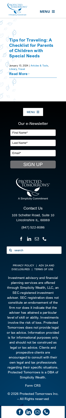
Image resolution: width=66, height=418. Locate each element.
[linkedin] (28, 412)
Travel (21, 69)
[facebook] (19, 412)
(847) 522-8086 (33, 227)
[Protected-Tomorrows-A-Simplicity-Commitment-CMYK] (17, 4)
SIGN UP (33, 164)
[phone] (46, 412)
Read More (18, 74)
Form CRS (33, 385)
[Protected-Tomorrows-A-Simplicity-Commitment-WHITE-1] (33, 179)
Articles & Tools (39, 65)
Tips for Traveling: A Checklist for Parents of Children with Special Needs (31, 47)
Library (13, 69)
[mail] (37, 412)
